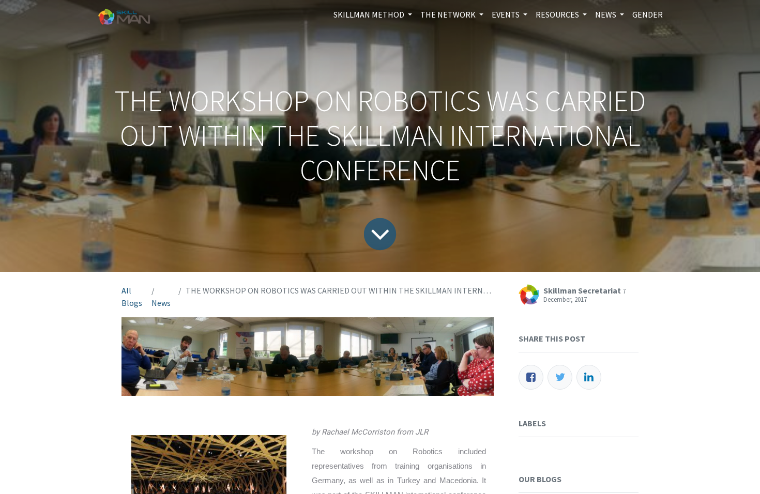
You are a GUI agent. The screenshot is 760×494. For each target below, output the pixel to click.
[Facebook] (531, 377)
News (161, 303)
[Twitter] (560, 377)
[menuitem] (647, 14)
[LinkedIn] (588, 377)
